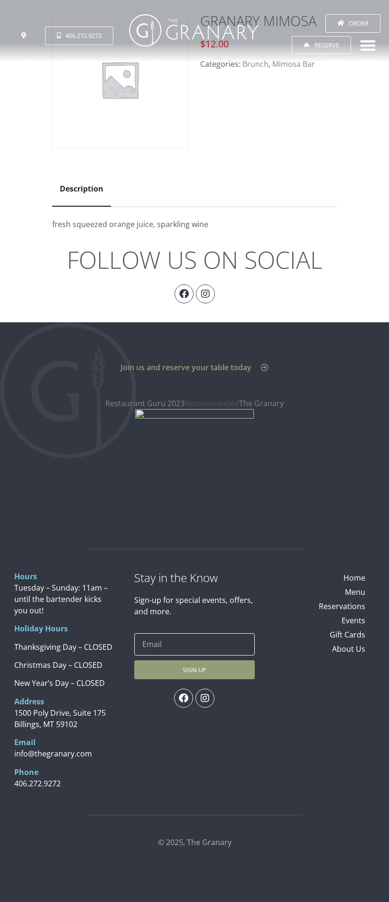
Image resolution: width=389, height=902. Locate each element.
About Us (348, 649)
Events (353, 620)
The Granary (261, 403)
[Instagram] (205, 293)
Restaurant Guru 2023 (145, 403)
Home (354, 578)
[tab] (81, 189)
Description (81, 188)
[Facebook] (184, 293)
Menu (355, 592)
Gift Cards (347, 634)
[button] (368, 45)
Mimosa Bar (293, 64)
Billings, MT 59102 (45, 724)
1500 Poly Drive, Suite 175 (60, 713)
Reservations (342, 606)
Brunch (255, 64)
